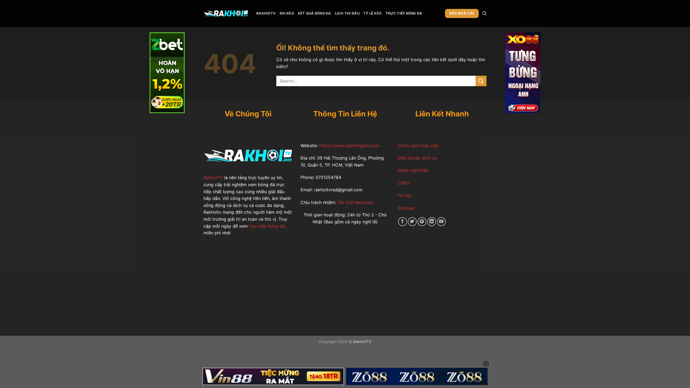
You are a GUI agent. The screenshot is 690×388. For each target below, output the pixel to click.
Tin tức (405, 195)
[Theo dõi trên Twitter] (412, 221)
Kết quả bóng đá (314, 13)
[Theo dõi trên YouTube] (441, 221)
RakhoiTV (213, 177)
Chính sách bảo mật (418, 145)
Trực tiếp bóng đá (403, 13)
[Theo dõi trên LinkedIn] (431, 221)
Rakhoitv (266, 13)
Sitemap (406, 208)
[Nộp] (481, 81)
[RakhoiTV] (225, 13)
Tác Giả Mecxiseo (355, 202)
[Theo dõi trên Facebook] (402, 221)
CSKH (403, 183)
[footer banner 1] (273, 376)
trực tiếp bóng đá (266, 226)
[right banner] (522, 72)
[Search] (484, 13)
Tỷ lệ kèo (372, 13)
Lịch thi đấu (347, 13)
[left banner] (167, 72)
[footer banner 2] (417, 376)
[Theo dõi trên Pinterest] (422, 221)
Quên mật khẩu (413, 170)
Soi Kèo (287, 13)
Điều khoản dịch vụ (417, 158)
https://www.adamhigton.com (349, 145)
